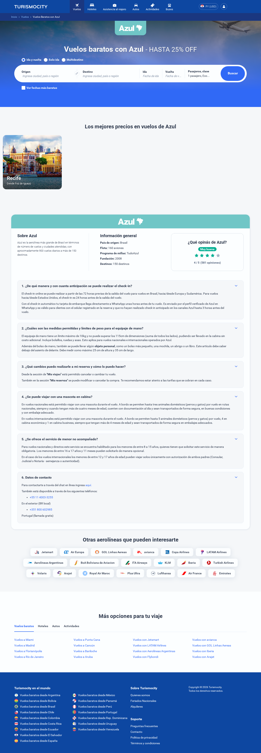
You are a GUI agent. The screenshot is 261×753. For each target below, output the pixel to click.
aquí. (88, 485)
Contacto (136, 731)
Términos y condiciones (145, 743)
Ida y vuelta (34, 59)
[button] (224, 6)
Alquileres (136, 706)
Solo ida (54, 59)
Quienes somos (140, 695)
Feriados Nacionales (143, 700)
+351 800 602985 (41, 509)
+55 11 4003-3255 (41, 497)
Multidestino (75, 59)
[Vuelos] (30, 6)
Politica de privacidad (143, 737)
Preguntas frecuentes (144, 726)
